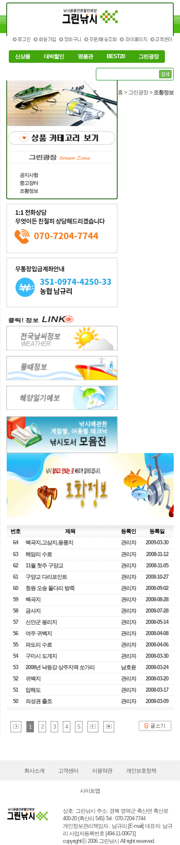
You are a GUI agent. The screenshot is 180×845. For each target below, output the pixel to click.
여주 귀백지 (39, 633)
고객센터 (68, 771)
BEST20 (116, 56)
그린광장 (149, 56)
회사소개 (34, 771)
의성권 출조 (39, 701)
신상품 (22, 56)
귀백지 (33, 678)
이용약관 (102, 771)
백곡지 (33, 599)
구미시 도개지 (41, 656)
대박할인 (54, 56)
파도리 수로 (39, 644)
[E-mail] (136, 826)
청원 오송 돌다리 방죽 (50, 588)
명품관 (85, 56)
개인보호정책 (141, 771)
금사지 (33, 611)
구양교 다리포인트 (46, 577)
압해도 (33, 690)
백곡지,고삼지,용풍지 (49, 542)
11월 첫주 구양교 (44, 565)
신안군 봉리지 (41, 622)
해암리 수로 (39, 554)
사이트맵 (90, 791)
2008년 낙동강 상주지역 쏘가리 (60, 667)
